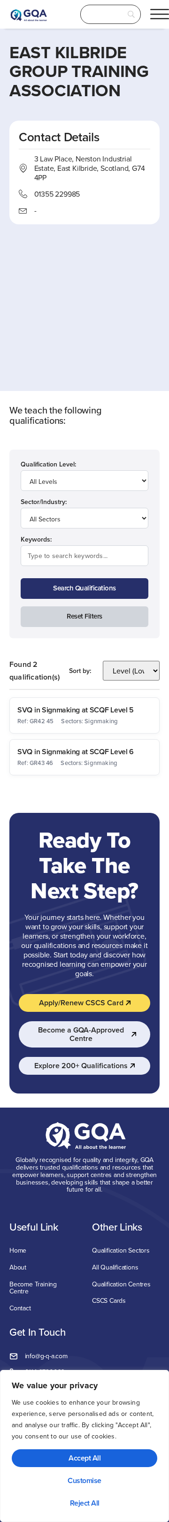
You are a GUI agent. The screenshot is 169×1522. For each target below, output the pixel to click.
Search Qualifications (84, 588)
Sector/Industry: (44, 501)
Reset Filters (84, 616)
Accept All (84, 1458)
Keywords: (36, 539)
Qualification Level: (48, 464)
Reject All (85, 1503)
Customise (84, 1480)
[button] (159, 14)
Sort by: (80, 670)
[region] (84, 1446)
